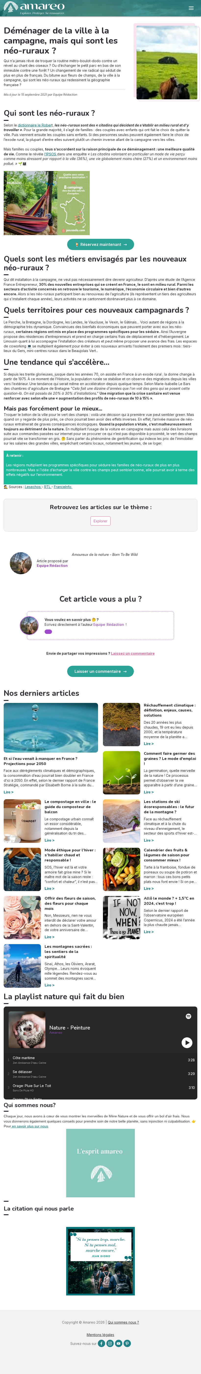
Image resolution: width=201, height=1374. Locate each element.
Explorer (100, 521)
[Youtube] (118, 1343)
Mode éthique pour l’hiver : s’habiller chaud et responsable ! (70, 855)
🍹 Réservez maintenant (98, 244)
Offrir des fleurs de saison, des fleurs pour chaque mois (70, 903)
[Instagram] (110, 1343)
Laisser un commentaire (98, 671)
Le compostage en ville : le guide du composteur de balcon (70, 807)
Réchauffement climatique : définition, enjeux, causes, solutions (170, 710)
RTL (47, 487)
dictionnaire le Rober (35, 125)
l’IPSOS (50, 154)
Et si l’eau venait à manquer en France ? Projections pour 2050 (40, 761)
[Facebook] (101, 1343)
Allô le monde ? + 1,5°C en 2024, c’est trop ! (169, 901)
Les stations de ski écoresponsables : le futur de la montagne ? (169, 807)
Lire (7, 792)
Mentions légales (100, 1335)
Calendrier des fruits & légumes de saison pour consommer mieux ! (166, 855)
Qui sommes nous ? (123, 1322)
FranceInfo (63, 487)
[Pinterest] (127, 1343)
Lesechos (33, 487)
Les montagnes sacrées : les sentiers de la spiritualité (68, 952)
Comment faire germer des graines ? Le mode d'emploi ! (170, 759)
